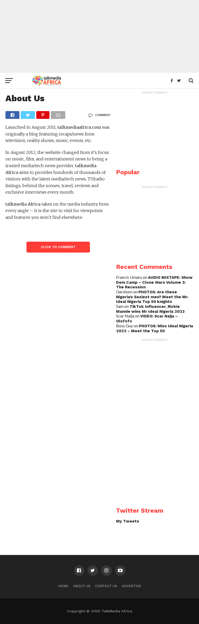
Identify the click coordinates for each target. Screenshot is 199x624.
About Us (81, 586)
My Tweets (127, 521)
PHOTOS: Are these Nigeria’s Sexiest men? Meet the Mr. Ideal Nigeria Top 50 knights (152, 297)
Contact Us (106, 586)
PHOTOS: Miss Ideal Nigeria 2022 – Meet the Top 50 (154, 328)
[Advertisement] (99, 36)
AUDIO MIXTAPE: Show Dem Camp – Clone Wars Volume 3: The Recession (154, 282)
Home (63, 586)
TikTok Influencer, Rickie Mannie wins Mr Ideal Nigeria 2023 (150, 309)
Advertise (131, 586)
